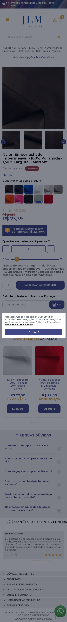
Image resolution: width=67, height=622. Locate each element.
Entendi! (33, 332)
